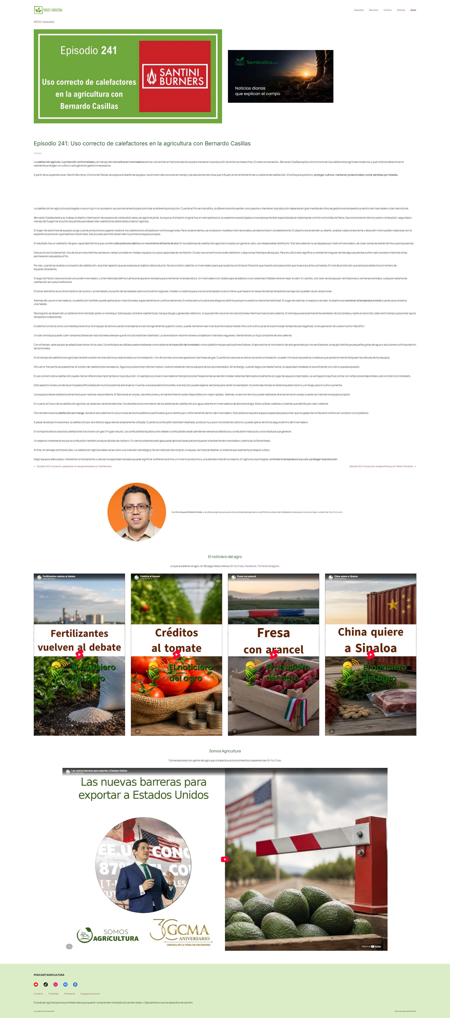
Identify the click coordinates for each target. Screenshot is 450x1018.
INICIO (37, 22)
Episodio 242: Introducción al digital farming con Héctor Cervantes (381, 466)
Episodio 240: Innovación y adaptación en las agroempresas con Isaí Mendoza (74, 466)
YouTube (239, 566)
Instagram (273, 566)
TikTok (261, 566)
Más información (336, 512)
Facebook (250, 566)
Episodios (48, 22)
